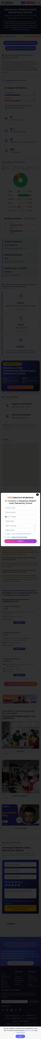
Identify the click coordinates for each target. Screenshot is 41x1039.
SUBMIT (20, 541)
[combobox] (7, 516)
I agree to (8, 534)
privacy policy (29, 1030)
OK (20, 1036)
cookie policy (20, 1032)
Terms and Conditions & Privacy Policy (21, 534)
